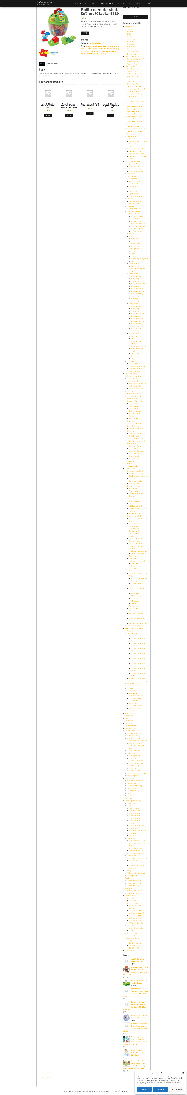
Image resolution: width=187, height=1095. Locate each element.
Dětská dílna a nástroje (132, 56)
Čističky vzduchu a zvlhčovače (138, 476)
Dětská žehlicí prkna (135, 446)
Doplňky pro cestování (136, 493)
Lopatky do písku (134, 194)
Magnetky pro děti (132, 683)
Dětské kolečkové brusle (138, 346)
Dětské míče (133, 236)
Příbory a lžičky (135, 598)
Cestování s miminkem (134, 486)
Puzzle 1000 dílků (134, 813)
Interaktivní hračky (136, 3)
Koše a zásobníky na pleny (137, 618)
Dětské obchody (132, 431)
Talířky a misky (135, 601)
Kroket (133, 251)
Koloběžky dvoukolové (135, 943)
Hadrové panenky (134, 756)
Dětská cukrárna (132, 81)
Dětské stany (135, 279)
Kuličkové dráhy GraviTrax (135, 101)
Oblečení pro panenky (133, 751)
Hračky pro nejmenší (131, 374)
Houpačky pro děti (132, 164)
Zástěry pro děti (132, 96)
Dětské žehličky (134, 459)
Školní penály (133, 703)
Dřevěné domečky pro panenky (136, 129)
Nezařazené (128, 713)
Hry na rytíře (131, 464)
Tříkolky (127, 878)
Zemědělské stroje (133, 54)
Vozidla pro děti (130, 896)
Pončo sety (134, 299)
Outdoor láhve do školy (136, 696)
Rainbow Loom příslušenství (137, 678)
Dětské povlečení (134, 523)
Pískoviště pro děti (134, 204)
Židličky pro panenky (133, 776)
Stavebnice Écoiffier (95, 43)
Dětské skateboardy (137, 349)
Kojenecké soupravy (135, 541)
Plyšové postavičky (133, 791)
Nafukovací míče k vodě (138, 291)
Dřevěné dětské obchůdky (137, 434)
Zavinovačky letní (136, 563)
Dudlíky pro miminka (137, 581)
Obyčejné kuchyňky (133, 91)
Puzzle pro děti (131, 838)
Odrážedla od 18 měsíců (136, 916)
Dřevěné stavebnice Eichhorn (138, 141)
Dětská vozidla (131, 926)
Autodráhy (130, 31)
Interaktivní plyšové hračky (135, 781)
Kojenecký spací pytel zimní (139, 553)
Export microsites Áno (99, 49)
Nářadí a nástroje (132, 61)
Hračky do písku (132, 176)
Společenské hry (132, 856)
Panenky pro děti (130, 731)
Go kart (131, 931)
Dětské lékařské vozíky (134, 426)
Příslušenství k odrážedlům (137, 923)
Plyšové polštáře (132, 788)
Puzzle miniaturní (134, 833)
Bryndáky (133, 591)
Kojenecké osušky (134, 503)
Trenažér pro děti (132, 51)
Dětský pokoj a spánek (134, 516)
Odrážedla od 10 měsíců (136, 911)
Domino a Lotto (133, 861)
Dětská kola (130, 898)
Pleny (130, 621)
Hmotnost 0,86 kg (113, 49)
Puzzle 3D (132, 823)
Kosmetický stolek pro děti (137, 441)
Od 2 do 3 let (129, 721)
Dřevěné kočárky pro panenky (138, 741)
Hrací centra (131, 174)
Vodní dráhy (128, 888)
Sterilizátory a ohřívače (136, 613)
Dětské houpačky (91, 3)
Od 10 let (128, 718)
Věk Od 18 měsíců (101, 54)
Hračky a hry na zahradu (132, 161)
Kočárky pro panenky (133, 738)
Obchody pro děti (134, 436)
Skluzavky (128, 871)
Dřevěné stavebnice (133, 136)
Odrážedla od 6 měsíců (136, 918)
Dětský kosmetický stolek (135, 439)
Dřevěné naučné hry (133, 134)
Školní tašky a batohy (135, 706)
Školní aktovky (133, 701)
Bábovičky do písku (135, 181)
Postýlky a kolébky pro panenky (136, 773)
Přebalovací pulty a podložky (138, 623)
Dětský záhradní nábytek (136, 171)
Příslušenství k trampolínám (137, 366)
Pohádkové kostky (132, 104)
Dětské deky (133, 521)
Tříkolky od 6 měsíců (133, 886)
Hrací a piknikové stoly (134, 169)
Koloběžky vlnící (134, 948)
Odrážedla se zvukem (135, 921)
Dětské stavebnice (131, 99)
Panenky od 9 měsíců (135, 771)
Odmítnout (160, 1089)
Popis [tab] (42, 64)
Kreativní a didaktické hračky (134, 628)
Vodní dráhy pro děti (133, 893)
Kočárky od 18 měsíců (136, 743)
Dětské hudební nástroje (134, 423)
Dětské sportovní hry (135, 249)
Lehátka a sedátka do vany (137, 506)
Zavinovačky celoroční (138, 561)
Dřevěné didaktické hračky (135, 126)
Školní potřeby (131, 691)
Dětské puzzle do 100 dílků (137, 841)
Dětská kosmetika (134, 501)
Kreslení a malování (133, 631)
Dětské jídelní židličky (135, 571)
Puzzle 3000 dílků (134, 821)
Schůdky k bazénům (137, 229)
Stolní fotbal (132, 868)
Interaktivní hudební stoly (134, 396)
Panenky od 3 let (134, 766)
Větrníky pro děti (136, 329)
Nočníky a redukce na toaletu (138, 508)
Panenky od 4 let (134, 768)
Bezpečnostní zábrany (136, 473)
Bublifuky (131, 234)
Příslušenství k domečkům (135, 74)
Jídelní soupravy (136, 596)
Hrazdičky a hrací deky (134, 394)
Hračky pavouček (44, 2)
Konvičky (131, 189)
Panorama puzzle (134, 811)
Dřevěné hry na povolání (134, 131)
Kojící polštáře (133, 608)
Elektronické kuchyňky (134, 86)
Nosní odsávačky (134, 484)
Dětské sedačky (134, 404)
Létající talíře (135, 354)
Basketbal (134, 336)
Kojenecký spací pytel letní (139, 551)
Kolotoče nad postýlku (136, 389)
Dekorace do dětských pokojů (113, 3)
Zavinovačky (133, 558)
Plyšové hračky (129, 778)
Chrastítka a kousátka (134, 376)
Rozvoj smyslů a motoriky (135, 401)
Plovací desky (135, 296)
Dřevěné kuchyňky (132, 84)
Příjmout (144, 1089)
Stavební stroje (131, 49)
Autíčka (129, 29)
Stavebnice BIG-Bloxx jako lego (136, 106)
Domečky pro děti (132, 69)
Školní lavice (131, 688)
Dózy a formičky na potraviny (138, 573)
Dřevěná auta (131, 124)
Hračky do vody (133, 274)
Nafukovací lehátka (137, 289)
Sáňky (133, 356)
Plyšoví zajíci (131, 796)
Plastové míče (135, 241)
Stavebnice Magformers (134, 114)
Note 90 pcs (85, 51)
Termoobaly (134, 603)
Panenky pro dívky (132, 753)
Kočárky (131, 496)
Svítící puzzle (133, 836)
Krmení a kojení (131, 568)
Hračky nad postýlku (135, 386)
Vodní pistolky (135, 301)
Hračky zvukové (134, 406)
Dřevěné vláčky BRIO (135, 151)
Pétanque (134, 256)
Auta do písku (133, 179)
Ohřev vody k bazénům (138, 224)
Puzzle (129, 806)
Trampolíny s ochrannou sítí (137, 369)
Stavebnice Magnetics (134, 116)
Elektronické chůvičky (135, 481)
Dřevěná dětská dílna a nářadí (136, 59)
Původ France (94, 51)
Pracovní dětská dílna (133, 64)
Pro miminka (129, 798)
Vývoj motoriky (133, 419)
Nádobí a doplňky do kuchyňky (136, 89)
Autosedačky (133, 488)
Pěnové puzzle (131, 803)
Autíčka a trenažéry (131, 26)
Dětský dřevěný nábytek (134, 121)
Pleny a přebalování (133, 616)
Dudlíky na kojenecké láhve (139, 578)
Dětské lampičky (134, 478)
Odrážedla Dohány (130, 728)
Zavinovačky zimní (136, 566)
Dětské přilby (131, 936)
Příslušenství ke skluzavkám (136, 873)
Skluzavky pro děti (132, 876)
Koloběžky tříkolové (135, 945)
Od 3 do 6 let (129, 723)
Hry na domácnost (132, 443)
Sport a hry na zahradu (134, 211)
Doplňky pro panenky (133, 736)
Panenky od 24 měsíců (136, 763)
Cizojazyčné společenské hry (138, 858)
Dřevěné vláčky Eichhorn (136, 154)
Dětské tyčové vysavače (136, 451)
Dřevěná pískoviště (135, 201)
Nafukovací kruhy (136, 286)
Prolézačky (130, 206)
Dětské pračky (133, 448)
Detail (85, 33)
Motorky (78, 3)
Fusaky (131, 536)
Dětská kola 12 (133, 901)
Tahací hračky (133, 416)
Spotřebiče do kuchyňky (134, 94)
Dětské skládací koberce (136, 848)
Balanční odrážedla (135, 906)
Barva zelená (90, 46)
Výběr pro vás (129, 951)
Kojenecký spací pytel (135, 543)
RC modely (130, 41)
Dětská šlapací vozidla (136, 928)
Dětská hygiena (132, 498)
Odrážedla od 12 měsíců (136, 913)
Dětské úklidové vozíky (136, 454)
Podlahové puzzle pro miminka (136, 399)
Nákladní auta (131, 39)
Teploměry (132, 511)
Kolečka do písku (134, 186)
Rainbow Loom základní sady (138, 681)
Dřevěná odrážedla (133, 938)
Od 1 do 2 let (129, 716)
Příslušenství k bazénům (138, 226)
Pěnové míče (135, 239)
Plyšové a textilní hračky (134, 786)
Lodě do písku (133, 191)
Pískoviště (130, 199)
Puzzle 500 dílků (134, 828)
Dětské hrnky (135, 593)
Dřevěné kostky (133, 139)
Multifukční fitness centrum (139, 266)
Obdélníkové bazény (137, 221)
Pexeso (131, 863)
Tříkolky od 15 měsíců (134, 883)
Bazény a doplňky (134, 214)
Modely (129, 36)
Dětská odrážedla (132, 903)
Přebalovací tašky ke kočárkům (136, 626)
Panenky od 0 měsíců (135, 758)
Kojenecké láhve (134, 606)
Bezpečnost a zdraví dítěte (135, 471)
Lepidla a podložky (134, 808)
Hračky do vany (131, 391)
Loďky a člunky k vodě (138, 281)
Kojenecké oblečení (133, 533)
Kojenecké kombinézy (135, 538)
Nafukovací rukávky (137, 294)
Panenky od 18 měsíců (136, 761)
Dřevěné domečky (132, 71)
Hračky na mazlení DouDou (137, 384)
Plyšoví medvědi (132, 793)
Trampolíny (130, 361)
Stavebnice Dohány (133, 109)
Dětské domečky (130, 66)
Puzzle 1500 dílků (134, 816)
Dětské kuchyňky (130, 79)
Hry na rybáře (131, 461)
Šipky (132, 359)
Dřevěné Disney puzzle (136, 851)
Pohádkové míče (136, 244)
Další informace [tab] (52, 64)
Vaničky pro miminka (135, 513)
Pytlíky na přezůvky (135, 698)
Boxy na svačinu (134, 693)
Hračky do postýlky (133, 381)
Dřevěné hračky (130, 119)
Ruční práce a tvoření (133, 686)
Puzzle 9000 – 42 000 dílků (137, 831)
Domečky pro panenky (134, 733)
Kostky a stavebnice (135, 411)
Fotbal (133, 351)
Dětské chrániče (132, 933)
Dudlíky (131, 576)
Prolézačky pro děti (135, 209)
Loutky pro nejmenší (133, 783)
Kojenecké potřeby (131, 468)
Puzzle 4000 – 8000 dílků (136, 826)
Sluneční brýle (133, 556)
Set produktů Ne (89, 54)
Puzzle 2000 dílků (134, 818)
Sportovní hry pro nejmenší (139, 259)
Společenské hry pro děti (136, 866)
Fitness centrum (134, 264)
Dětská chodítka (132, 379)
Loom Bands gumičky (133, 633)
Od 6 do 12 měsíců (131, 726)
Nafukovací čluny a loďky (138, 284)
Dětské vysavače (134, 456)
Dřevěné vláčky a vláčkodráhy (136, 149)
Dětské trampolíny (134, 364)
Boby (132, 339)
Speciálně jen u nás (133, 76)
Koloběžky (130, 940)
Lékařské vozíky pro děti (136, 429)
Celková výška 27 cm (102, 46)
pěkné (99, 22)
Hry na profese (129, 421)
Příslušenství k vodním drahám (136, 891)
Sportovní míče (135, 246)
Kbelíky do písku (134, 184)
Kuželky (133, 254)
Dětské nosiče (133, 491)
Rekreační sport (134, 334)
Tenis (132, 261)
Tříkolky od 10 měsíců (134, 881)
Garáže (129, 34)
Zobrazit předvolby (176, 1089)
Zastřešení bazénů (136, 231)
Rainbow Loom (133, 636)
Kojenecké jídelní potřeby (136, 588)
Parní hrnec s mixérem (136, 611)
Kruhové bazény (136, 219)
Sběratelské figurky (133, 44)
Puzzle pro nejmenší (135, 414)
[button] (183, 1073)
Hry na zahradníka (132, 466)
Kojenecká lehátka (134, 531)
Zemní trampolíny (134, 371)
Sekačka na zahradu (135, 196)
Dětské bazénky (136, 276)
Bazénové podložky (137, 216)
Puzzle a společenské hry (133, 801)
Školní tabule (131, 711)
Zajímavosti (46, 1077)
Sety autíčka (131, 46)
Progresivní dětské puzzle (137, 853)
